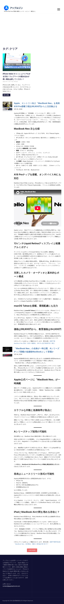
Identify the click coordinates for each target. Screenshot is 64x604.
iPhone (16, 81)
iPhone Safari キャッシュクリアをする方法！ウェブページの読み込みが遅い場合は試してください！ (16, 76)
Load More (32, 550)
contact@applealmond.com (11, 586)
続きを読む (6, 95)
